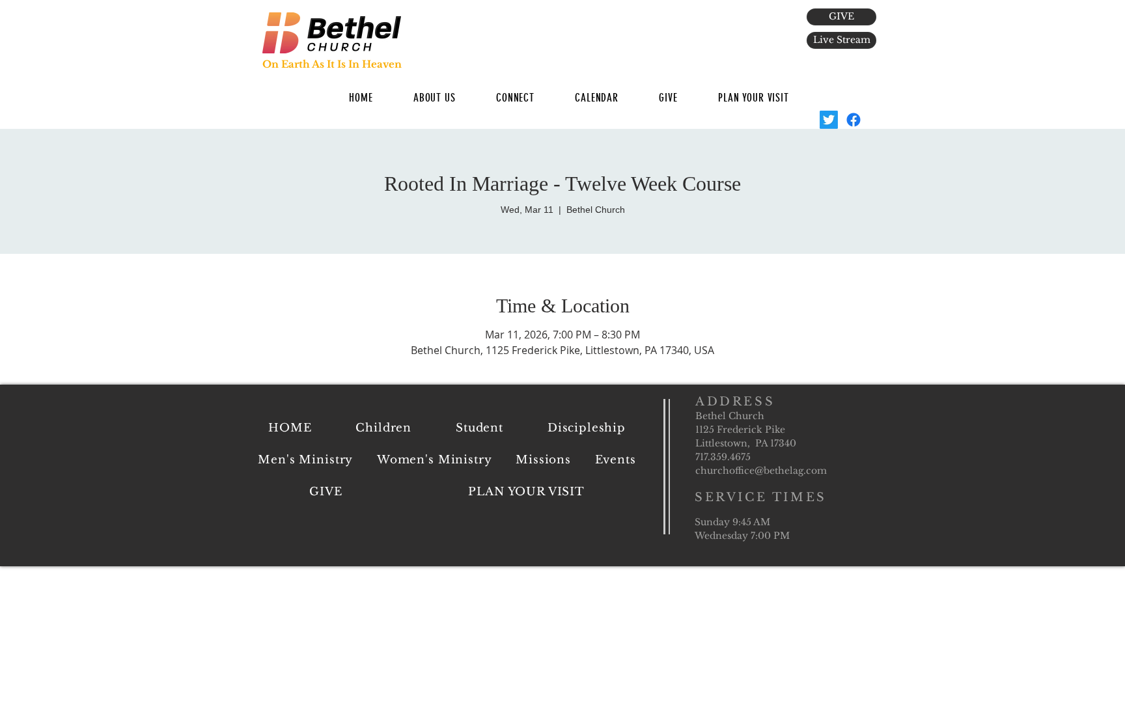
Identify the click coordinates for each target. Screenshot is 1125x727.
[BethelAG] (829, 120)
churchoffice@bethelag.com (761, 470)
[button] (434, 98)
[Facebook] (853, 120)
